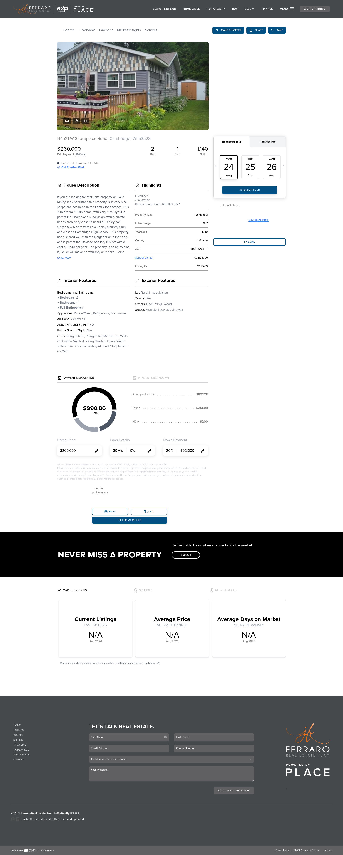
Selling (18, 740)
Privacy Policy (282, 850)
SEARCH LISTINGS (164, 9)
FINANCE (267, 9)
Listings (18, 730)
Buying (18, 735)
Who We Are (21, 754)
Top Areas (214, 9)
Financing (19, 744)
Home (17, 725)
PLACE (75, 813)
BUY (235, 9)
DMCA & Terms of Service (306, 850)
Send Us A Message (233, 790)
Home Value (191, 9)
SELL (248, 9)
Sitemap (328, 850)
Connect (19, 759)
